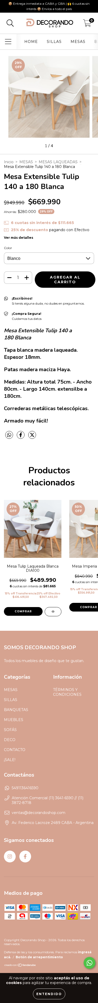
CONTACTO (14, 749)
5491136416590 (25, 788)
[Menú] (8, 41)
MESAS (78, 41)
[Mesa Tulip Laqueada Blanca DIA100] (53, 611)
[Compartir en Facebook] (21, 437)
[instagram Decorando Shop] (10, 856)
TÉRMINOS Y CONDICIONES (67, 692)
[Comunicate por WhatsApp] (89, 963)
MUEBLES (13, 719)
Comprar (23, 611)
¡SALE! (9, 759)
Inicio (9, 162)
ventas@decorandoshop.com (38, 812)
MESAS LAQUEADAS (58, 162)
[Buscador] (10, 23)
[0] (87, 24)
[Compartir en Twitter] (32, 437)
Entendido (49, 994)
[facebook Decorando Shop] (25, 856)
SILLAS (54, 41)
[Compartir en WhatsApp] (9, 435)
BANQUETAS (16, 709)
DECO (9, 739)
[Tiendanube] (20, 966)
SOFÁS (10, 729)
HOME (31, 41)
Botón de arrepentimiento (39, 957)
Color (8, 248)
